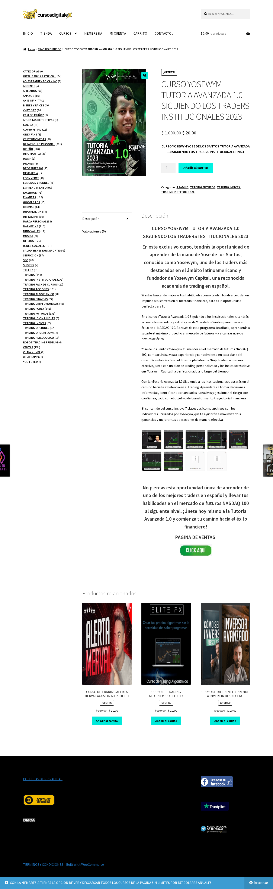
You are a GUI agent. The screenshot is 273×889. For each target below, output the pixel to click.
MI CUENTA (118, 33)
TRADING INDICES (228, 187)
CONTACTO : (164, 33)
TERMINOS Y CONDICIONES (43, 864)
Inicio (31, 49)
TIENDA (46, 33)
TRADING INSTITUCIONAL (178, 192)
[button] (144, 75)
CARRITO (140, 33)
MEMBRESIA (93, 33)
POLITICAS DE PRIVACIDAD (42, 779)
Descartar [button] (261, 882)
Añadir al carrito (195, 167)
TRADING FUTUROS (49, 49)
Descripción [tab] (90, 218)
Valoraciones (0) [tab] (94, 231)
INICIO (28, 33)
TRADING (183, 187)
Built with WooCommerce (85, 864)
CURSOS (65, 33)
